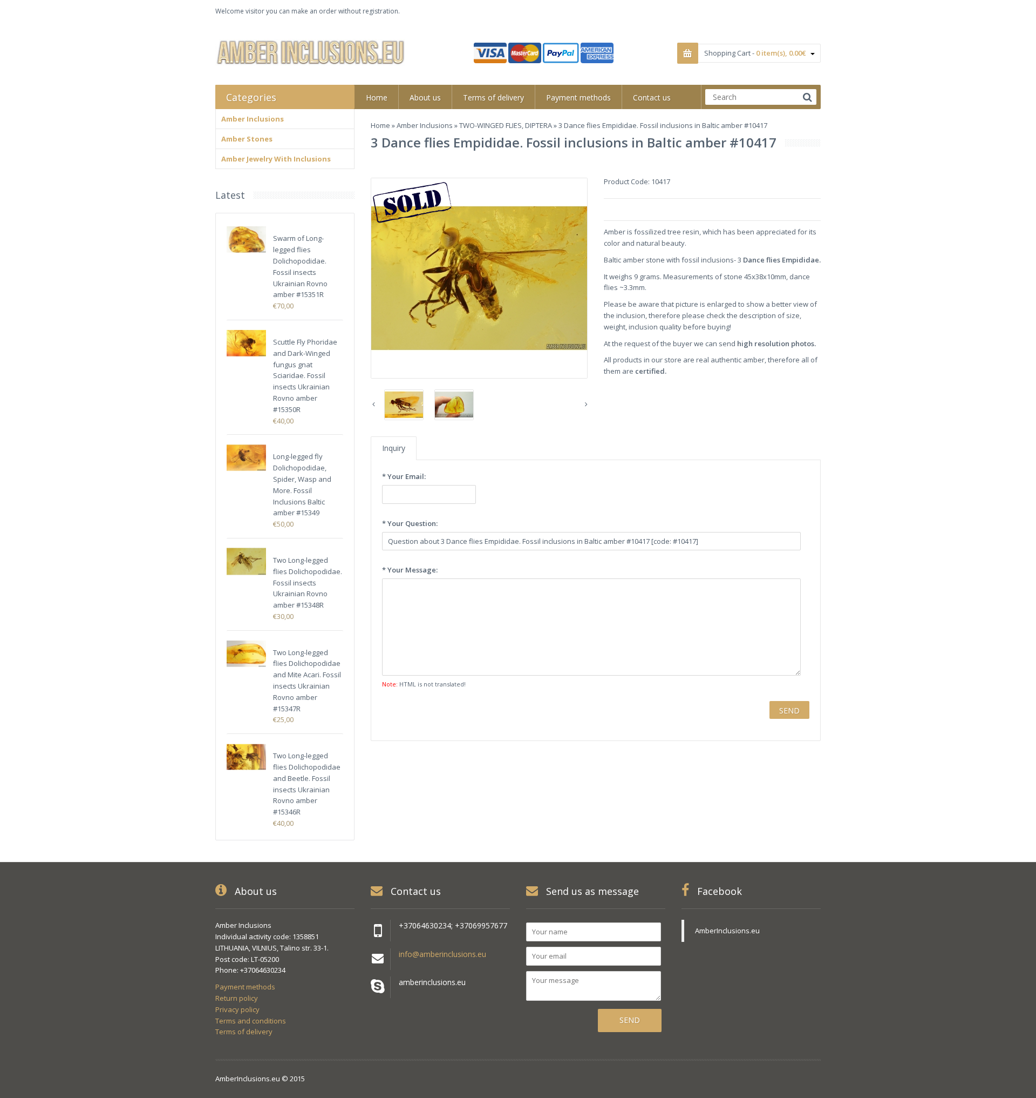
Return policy (236, 998)
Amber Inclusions (425, 125)
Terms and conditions (250, 1021)
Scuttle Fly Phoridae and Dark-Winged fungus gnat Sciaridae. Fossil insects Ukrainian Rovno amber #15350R (305, 375)
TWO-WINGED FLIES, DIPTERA (505, 125)
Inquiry (393, 448)
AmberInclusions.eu (727, 930)
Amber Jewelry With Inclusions (276, 159)
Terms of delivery (243, 1031)
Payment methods (245, 987)
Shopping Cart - (755, 53)
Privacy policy (237, 1009)
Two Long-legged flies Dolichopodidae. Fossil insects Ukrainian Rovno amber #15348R (307, 582)
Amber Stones (246, 139)
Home (380, 125)
